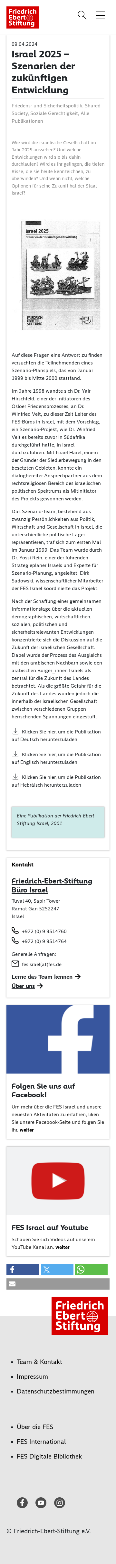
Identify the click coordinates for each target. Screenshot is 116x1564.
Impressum (32, 1376)
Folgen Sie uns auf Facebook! (43, 1091)
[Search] (83, 15)
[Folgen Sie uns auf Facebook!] (58, 1039)
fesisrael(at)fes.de (42, 964)
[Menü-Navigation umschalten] (100, 15)
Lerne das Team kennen (42, 976)
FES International (41, 1441)
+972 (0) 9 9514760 (44, 931)
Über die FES (35, 1427)
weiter (27, 1130)
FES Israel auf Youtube (50, 1227)
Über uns (23, 986)
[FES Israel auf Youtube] (58, 1180)
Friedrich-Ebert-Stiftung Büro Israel (52, 885)
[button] (22, 1269)
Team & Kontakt (39, 1362)
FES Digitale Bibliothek (49, 1456)
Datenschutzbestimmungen (55, 1391)
